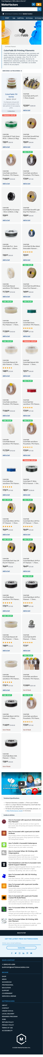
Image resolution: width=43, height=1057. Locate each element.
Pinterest (27, 953)
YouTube (31, 953)
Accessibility (7, 1030)
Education (6, 988)
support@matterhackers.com (15, 967)
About (4, 1005)
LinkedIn (23, 953)
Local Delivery (8, 1014)
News (4, 979)
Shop (4, 976)
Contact (5, 1008)
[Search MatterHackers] (39, 9)
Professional (7, 985)
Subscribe (21, 948)
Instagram (19, 953)
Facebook (11, 953)
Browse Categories (11, 71)
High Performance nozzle (15, 810)
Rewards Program (9, 1016)
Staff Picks (20, 18)
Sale (14, 18)
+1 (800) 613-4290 (8, 964)
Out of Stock (27, 690)
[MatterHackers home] (9, 5)
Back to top (21, 933)
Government (7, 993)
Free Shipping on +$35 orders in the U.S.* (13, 1)
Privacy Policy (8, 1025)
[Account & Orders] (33, 4)
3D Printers (29, 18)
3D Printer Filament (10, 46)
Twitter (15, 953)
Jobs (4, 1019)
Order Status (7, 1011)
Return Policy (8, 1022)
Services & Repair (9, 996)
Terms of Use (7, 1028)
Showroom (6, 982)
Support (5, 990)
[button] (21, 13)
